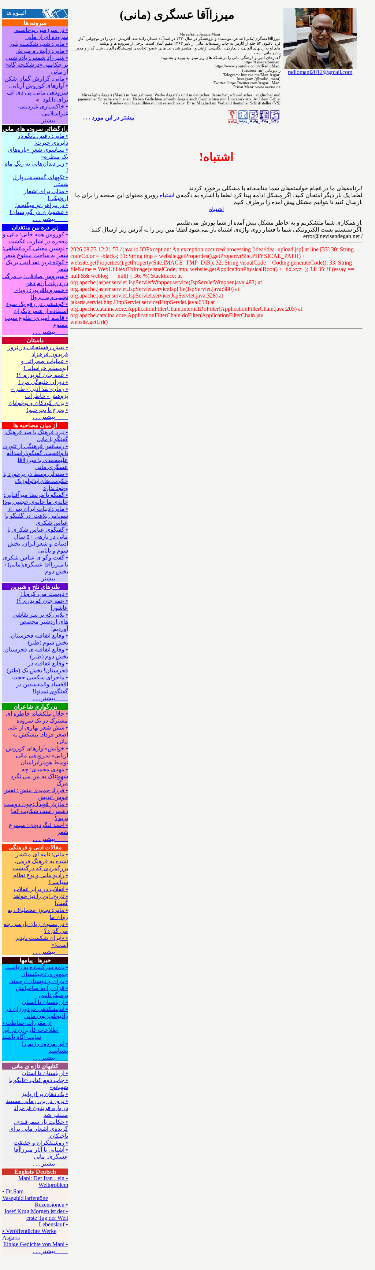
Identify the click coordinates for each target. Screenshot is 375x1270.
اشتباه (216, 209)
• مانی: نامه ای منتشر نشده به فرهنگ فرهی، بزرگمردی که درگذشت (40, 861)
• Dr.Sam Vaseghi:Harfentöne (25, 1194)
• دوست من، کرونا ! (44, 594)
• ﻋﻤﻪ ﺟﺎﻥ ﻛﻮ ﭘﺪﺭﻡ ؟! (42, 375)
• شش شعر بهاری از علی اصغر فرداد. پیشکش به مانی (37, 734)
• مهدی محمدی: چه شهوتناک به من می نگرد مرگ (39, 776)
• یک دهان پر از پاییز (44, 1094)
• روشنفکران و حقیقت (41, 1143)
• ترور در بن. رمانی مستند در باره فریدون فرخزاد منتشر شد (37, 1108)
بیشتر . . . (50, 120)
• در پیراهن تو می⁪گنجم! (41, 205)
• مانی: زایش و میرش (41, 51)
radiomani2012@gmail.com (320, 72)
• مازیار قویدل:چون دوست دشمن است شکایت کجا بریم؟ (36, 811)
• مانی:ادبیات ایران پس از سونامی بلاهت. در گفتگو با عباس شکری (36, 516)
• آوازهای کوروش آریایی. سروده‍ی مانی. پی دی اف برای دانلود (37, 92)
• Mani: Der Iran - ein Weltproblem (43, 1181)
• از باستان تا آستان (45, 1002)
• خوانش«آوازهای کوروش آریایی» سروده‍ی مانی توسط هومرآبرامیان (37, 755)
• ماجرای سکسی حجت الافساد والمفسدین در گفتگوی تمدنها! (40, 684)
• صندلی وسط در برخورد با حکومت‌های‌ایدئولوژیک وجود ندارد (35, 481)
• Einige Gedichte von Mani (35, 1244)
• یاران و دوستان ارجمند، (38, 981)
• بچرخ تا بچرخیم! (47, 410)
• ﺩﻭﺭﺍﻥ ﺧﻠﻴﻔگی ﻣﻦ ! (43, 382)
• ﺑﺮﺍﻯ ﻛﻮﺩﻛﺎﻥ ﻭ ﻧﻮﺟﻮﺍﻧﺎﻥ (38, 403)
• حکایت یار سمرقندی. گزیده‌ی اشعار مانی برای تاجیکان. (38, 1129)
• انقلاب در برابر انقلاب (41, 889)
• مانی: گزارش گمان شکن (36, 78)
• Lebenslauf (53, 1224)
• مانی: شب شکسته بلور (38, 44)
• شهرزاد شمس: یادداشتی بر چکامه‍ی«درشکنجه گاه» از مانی (36, 65)
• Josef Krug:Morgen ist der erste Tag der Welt (36, 1214)
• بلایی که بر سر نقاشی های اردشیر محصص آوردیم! (40, 622)
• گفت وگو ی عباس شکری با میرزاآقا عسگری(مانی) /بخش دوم (35, 564)
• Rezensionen (51, 1204)
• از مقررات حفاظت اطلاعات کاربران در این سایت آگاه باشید (30, 1030)
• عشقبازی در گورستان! (39, 212)
